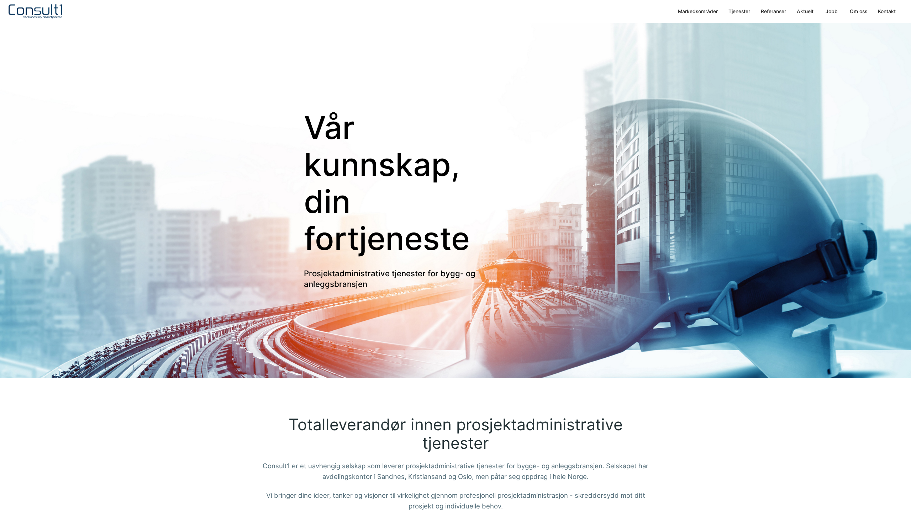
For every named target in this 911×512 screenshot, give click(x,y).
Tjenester (739, 11)
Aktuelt (805, 11)
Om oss (858, 11)
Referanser (773, 11)
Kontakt (887, 11)
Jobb (832, 11)
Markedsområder (698, 11)
